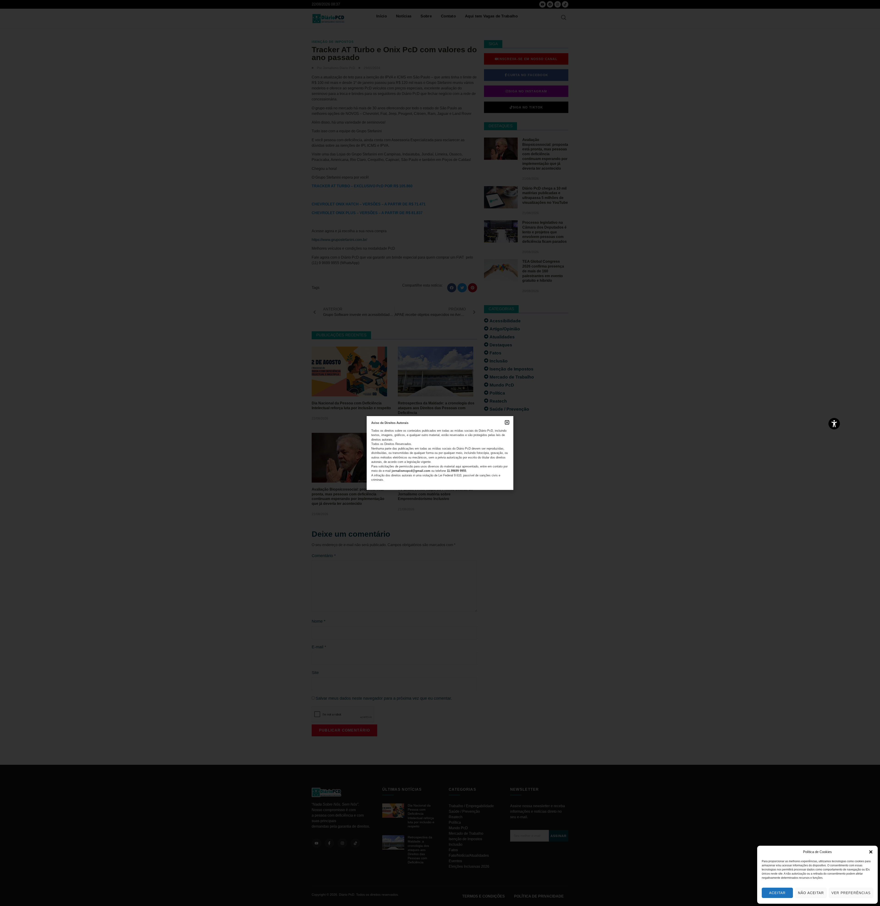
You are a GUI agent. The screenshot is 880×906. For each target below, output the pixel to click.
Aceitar (777, 893)
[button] (871, 852)
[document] (440, 453)
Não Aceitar (811, 893)
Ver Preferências (851, 893)
